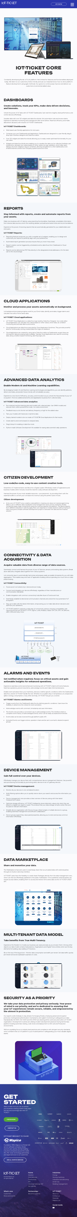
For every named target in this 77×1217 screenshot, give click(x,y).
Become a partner (34, 1193)
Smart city (56, 1181)
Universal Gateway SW (35, 1184)
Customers (7, 1193)
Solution (31, 1175)
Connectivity (32, 1179)
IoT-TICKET (57, 1191)
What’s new (8, 1191)
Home (30, 1172)
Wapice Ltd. (56, 1200)
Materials (56, 1198)
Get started (58, 4)
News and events (9, 1196)
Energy (55, 1175)
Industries (56, 1172)
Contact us (56, 1196)
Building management (60, 1184)
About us (56, 1193)
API (29, 1181)
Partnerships (33, 1191)
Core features (32, 1177)
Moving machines (58, 1177)
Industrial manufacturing (61, 1179)
